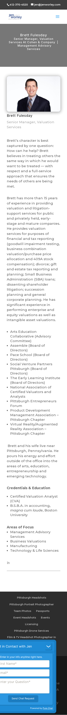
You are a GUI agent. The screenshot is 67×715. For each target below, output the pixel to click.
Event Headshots (24, 617)
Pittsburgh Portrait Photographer (31, 604)
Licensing (31, 624)
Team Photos (22, 611)
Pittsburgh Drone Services (31, 630)
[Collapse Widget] (48, 646)
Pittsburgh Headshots (31, 597)
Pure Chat (48, 708)
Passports (42, 611)
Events (45, 617)
